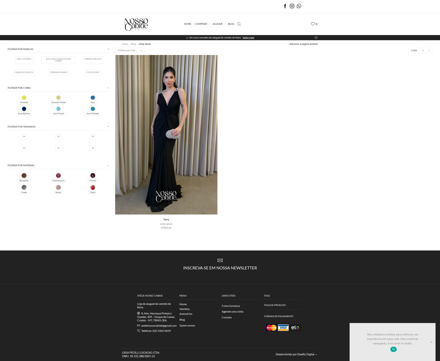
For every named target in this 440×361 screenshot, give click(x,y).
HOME (187, 23)
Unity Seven (166, 224)
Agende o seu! (261, 37)
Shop (133, 44)
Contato (227, 317)
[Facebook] (285, 6)
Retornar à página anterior (304, 44)
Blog (182, 319)
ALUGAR (217, 23)
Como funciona (231, 305)
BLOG (231, 23)
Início (125, 44)
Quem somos (187, 325)
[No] (431, 342)
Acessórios (185, 313)
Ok (393, 349)
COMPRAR (201, 23)
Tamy (166, 219)
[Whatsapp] (299, 6)
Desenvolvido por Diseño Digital (294, 354)
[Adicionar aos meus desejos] (190, 209)
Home (183, 304)
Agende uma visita (232, 311)
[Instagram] (292, 6)
